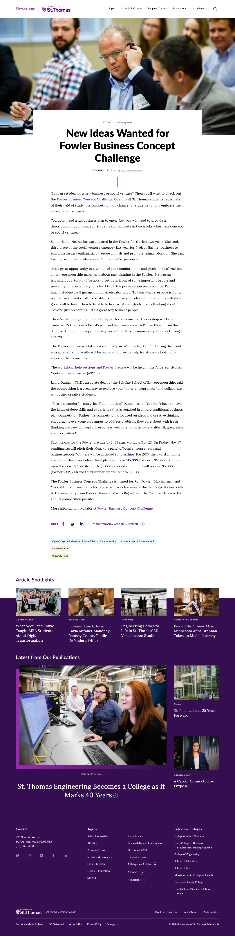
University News (124, 122)
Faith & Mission (96, 864)
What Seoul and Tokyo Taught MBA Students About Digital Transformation (35, 633)
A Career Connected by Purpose (194, 783)
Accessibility (75, 924)
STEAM (91, 878)
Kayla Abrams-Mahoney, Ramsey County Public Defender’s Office (89, 633)
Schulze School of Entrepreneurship (137, 541)
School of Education (186, 861)
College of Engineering (186, 854)
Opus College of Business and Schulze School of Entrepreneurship (84, 541)
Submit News (190, 912)
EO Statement (56, 924)
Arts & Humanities (97, 836)
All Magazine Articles (139, 864)
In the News (199, 8)
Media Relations (211, 912)
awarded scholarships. (118, 454)
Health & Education (98, 871)
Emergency (113, 924)
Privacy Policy (94, 924)
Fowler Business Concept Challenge (84, 199)
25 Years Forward (195, 713)
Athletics (92, 843)
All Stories (133, 880)
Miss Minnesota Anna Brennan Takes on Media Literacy (195, 631)
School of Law (182, 868)
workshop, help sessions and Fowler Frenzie (92, 367)
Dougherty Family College (188, 882)
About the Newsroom (165, 912)
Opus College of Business (193, 845)
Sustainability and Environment (145, 843)
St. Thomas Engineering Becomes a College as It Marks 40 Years (91, 790)
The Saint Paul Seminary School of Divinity (193, 891)
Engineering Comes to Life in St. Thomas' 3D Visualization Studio (140, 631)
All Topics (133, 872)
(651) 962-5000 (25, 846)
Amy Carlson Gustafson (132, 170)
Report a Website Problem (29, 924)
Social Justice (135, 836)
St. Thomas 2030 (137, 850)
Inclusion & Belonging (99, 857)
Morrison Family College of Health (193, 875)
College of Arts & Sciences (189, 836)
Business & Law (96, 850)
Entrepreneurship (60, 548)
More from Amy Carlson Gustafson (115, 523)
